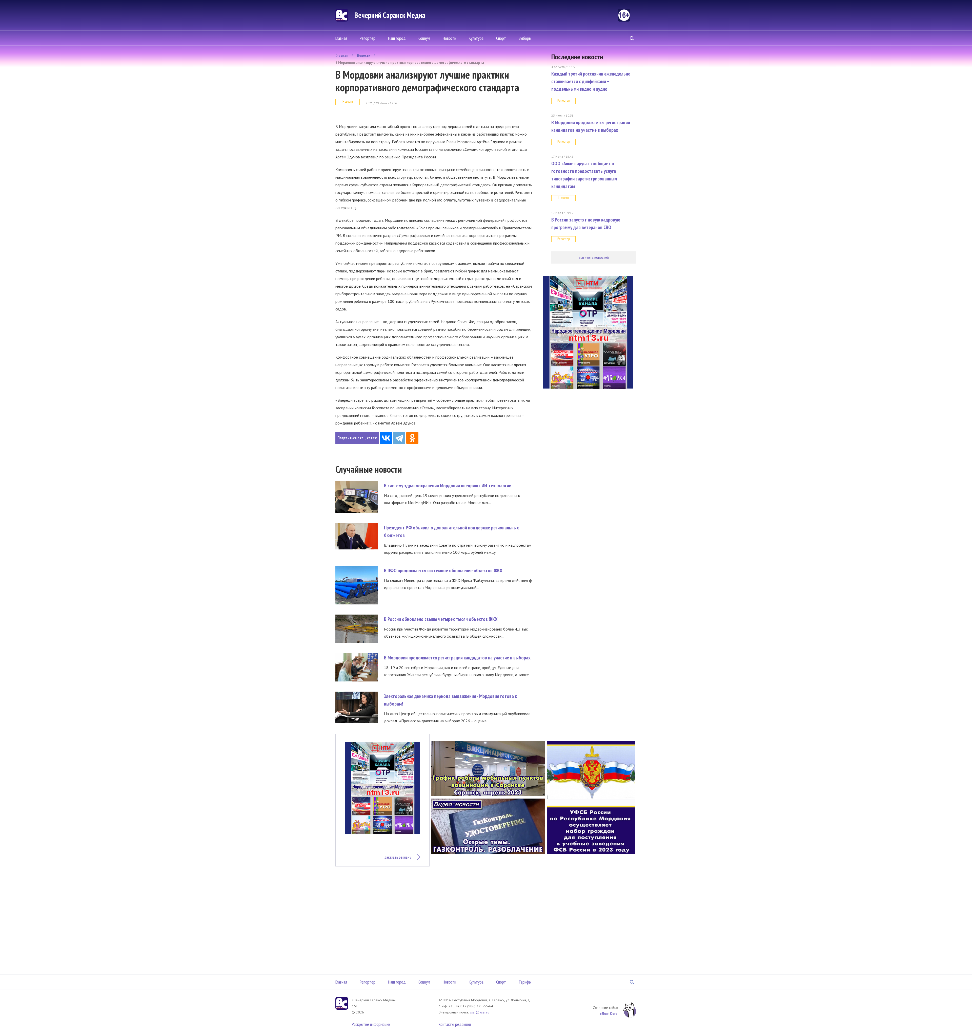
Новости (449, 38)
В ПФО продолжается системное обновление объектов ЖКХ (443, 570)
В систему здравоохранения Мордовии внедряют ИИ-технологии (447, 485)
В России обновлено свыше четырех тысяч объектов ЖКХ (441, 619)
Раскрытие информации (371, 1024)
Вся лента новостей (594, 257)
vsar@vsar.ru (479, 1012)
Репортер (367, 38)
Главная (341, 38)
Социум (424, 38)
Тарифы (525, 982)
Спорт (501, 38)
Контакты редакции (455, 1024)
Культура (476, 38)
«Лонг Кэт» (609, 1013)
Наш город (397, 38)
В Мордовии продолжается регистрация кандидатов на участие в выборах (457, 657)
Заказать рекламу (397, 857)
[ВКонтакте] (386, 438)
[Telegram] (399, 438)
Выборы (525, 38)
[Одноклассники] (412, 438)
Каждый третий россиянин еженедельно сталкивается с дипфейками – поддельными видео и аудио (591, 81)
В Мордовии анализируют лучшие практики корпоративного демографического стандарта (409, 62)
